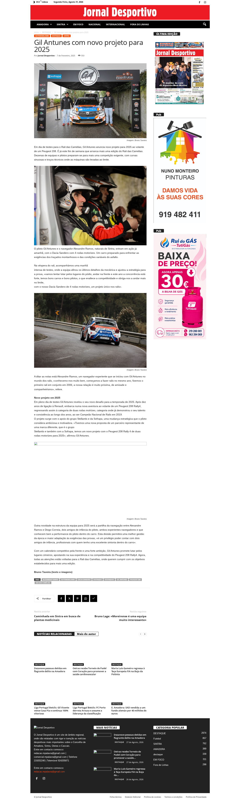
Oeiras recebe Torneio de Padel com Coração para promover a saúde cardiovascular (89, 671)
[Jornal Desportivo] (120, 12)
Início (36, 32)
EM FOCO (78, 24)
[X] (69, 598)
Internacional (115, 24)
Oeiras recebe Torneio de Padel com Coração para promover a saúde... (127, 754)
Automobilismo (42, 36)
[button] (204, 24)
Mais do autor (86, 634)
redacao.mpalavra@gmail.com (49, 771)
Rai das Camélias (43, 583)
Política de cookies (152, 797)
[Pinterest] (77, 598)
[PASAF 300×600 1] (180, 170)
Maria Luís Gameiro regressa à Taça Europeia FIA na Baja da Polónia (128, 671)
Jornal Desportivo (46, 55)
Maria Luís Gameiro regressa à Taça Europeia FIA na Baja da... (129, 772)
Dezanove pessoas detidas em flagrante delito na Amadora (50, 670)
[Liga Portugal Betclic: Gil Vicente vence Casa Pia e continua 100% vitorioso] (51, 692)
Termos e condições (173, 797)
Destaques (109, 579)
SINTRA (61, 24)
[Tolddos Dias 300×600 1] (179, 286)
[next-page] (145, 634)
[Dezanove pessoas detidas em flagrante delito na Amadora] (51, 653)
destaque (97, 579)
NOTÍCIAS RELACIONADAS (54, 634)
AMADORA (43, 24)
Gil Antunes (122, 579)
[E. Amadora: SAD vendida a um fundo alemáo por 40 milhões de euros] (129, 692)
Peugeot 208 (135, 579)
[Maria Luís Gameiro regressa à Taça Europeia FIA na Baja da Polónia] (129, 653)
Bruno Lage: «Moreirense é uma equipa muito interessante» (120, 618)
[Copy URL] (93, 598)
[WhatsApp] (85, 598)
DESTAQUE (46, 32)
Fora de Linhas (139, 24)
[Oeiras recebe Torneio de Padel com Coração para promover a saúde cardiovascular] (90, 653)
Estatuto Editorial (133, 797)
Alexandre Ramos (50, 579)
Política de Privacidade (196, 797)
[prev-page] (140, 634)
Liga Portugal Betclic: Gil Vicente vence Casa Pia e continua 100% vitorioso (51, 710)
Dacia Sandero (84, 579)
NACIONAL (95, 24)
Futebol (157, 738)
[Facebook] (199, 2)
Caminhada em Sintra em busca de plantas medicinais (57, 618)
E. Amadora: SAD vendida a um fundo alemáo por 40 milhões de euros (128, 710)
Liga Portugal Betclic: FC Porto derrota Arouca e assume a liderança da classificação (89, 710)
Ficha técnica (115, 797)
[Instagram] (205, 2)
